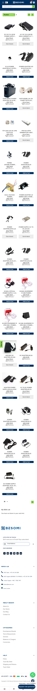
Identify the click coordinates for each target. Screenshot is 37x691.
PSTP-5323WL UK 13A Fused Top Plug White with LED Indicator (26, 99)
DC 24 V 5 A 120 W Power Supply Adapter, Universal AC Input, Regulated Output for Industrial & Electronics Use (9, 35)
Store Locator (6, 588)
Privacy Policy (22, 683)
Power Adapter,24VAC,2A (9, 228)
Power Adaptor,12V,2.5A (26, 260)
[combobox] (17, 6)
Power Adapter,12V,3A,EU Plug (9, 420)
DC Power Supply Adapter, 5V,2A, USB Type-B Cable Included (10, 484)
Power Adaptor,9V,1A (26, 420)
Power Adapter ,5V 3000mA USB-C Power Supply (26, 196)
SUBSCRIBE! (33, 544)
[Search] (33, 6)
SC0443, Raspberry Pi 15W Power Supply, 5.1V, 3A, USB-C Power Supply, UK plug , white (26, 292)
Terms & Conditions (31, 683)
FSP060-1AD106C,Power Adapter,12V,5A (9, 164)
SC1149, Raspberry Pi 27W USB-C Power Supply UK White (9, 324)
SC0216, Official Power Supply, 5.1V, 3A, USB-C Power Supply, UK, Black (9, 292)
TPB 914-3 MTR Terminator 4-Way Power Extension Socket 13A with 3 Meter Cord (26, 131)
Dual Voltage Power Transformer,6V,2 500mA (9, 196)
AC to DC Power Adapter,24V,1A (26, 388)
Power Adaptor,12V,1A (9, 452)
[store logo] (18, 2)
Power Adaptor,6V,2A (26, 163)
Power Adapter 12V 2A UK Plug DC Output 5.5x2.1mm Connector (26, 67)
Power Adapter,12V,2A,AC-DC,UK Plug (9, 260)
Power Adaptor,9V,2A (26, 452)
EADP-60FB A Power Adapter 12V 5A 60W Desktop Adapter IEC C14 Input (9, 99)
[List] (29, 14)
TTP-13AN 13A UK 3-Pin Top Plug (9, 131)
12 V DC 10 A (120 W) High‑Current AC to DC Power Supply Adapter (26, 35)
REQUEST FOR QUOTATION (27, 686)
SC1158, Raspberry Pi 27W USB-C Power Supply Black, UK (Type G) (26, 324)
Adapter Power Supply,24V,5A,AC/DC (10, 388)
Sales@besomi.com (9, 584)
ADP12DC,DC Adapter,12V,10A (9, 356)
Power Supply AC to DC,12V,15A (26, 228)
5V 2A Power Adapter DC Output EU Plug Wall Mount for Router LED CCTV (9, 67)
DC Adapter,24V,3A (26, 355)
